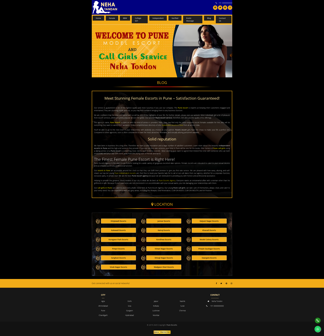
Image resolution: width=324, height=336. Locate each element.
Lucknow (156, 310)
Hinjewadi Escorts (118, 221)
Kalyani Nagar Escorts (209, 221)
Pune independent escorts (125, 173)
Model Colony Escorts (209, 239)
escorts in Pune (104, 170)
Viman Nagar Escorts (164, 249)
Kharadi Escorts (209, 230)
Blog (209, 18)
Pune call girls (219, 148)
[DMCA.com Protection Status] (162, 332)
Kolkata (156, 306)
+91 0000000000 (225, 3)
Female (112, 18)
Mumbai (156, 315)
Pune (103, 310)
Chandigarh (103, 315)
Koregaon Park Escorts (118, 239)
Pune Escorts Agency (167, 180)
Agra (103, 301)
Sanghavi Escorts (118, 258)
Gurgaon (129, 310)
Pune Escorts (115, 122)
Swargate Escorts (209, 258)
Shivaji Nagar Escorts (164, 258)
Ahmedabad (103, 306)
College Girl (138, 19)
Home (98, 18)
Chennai (182, 310)
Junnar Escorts (164, 221)
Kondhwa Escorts (163, 239)
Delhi (130, 301)
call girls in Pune (105, 188)
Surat (182, 306)
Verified (175, 18)
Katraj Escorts (164, 230)
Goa (129, 306)
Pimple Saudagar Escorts (209, 249)
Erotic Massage (190, 19)
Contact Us (222, 19)
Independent (158, 18)
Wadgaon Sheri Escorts (164, 267)
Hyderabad (129, 315)
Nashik (182, 301)
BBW (125, 18)
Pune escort (183, 108)
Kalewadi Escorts (118, 230)
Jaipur (156, 301)
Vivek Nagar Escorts (118, 267)
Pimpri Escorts (118, 249)
